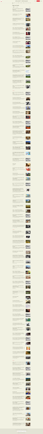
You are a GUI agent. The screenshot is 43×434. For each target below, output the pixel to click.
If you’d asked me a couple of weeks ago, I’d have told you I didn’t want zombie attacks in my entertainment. (19, 329)
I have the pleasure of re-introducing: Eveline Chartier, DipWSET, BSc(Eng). (18, 206)
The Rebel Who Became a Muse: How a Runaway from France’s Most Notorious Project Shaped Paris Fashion (18, 189)
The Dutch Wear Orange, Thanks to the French (18, 168)
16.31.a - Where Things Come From (17, 55)
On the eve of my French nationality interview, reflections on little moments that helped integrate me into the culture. (19, 226)
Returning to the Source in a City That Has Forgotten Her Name (18, 262)
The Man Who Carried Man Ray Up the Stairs (18, 276)
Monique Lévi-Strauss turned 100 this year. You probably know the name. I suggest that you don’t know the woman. (18, 392)
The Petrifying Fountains (16, 111)
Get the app (24, 431)
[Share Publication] (35, 1)
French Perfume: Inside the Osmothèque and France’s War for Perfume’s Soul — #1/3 (19, 240)
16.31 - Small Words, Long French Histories (18, 60)
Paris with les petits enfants (16, 102)
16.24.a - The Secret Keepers (16, 271)
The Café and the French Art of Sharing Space (18, 342)
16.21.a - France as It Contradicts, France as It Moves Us (19, 362)
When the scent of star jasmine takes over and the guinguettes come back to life (18, 319)
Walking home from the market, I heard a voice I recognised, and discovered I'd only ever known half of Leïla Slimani (19, 98)
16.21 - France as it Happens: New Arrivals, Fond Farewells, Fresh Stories (18, 368)
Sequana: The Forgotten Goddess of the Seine (18, 261)
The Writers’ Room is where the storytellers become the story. (19, 424)
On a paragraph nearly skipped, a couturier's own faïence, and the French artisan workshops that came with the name (19, 66)
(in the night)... (14, 164)
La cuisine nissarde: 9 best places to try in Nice (18, 50)
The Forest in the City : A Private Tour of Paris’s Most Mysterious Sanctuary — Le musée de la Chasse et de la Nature (18, 131)
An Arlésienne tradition (15, 42)
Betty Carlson (15, 252)
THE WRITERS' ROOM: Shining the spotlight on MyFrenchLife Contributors (19, 423)
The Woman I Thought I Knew (17, 97)
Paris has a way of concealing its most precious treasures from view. (18, 287)
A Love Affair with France (16, 113)
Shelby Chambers (15, 227)
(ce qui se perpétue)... (15, 297)
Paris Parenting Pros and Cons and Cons (18, 356)
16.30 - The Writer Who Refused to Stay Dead (18, 92)
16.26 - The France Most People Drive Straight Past (18, 215)
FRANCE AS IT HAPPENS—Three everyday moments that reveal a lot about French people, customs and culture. (18, 10)
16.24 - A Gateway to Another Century (18, 281)
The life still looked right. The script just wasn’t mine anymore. (18, 267)
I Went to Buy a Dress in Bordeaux (17, 413)
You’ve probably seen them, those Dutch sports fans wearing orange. (19, 169)
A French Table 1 (15, 144)
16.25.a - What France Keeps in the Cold (18, 235)
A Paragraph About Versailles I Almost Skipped (18, 65)
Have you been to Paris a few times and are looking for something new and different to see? (18, 196)
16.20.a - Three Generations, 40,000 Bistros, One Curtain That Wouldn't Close (19, 396)
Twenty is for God (15, 173)
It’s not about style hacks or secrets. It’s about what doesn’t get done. (18, 293)
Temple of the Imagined (16, 387)
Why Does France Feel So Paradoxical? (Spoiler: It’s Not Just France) (18, 373)
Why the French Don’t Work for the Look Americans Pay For (18, 291)
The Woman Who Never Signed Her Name (18, 309)
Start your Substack (20, 431)
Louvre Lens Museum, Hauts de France (18, 45)
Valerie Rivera (15, 320)
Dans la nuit (14, 163)
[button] (13, 3)
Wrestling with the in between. (16, 127)
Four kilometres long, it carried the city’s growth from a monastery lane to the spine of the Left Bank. (18, 82)
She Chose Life (15, 391)
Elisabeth (15, 134)
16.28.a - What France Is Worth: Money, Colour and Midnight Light (18, 147)
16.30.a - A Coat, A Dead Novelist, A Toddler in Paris (18, 86)
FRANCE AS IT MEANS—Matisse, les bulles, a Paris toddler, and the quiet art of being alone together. (18, 334)
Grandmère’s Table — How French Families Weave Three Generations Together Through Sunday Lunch (19, 408)
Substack (18, 432)
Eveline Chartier (15, 72)
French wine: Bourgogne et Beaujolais (18, 205)
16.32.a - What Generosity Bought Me (18, 27)
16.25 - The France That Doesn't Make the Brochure (18, 246)
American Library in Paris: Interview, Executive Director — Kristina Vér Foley (18, 255)
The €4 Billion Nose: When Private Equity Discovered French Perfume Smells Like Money (18, 153)
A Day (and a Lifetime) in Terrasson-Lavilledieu (18, 142)
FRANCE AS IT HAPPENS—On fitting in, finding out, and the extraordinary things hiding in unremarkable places (18, 216)
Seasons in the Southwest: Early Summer (18, 318)
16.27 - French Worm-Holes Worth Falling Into (18, 183)
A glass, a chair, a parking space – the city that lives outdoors (18, 383)
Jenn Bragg (15, 197)
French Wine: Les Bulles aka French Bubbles (19, 351)
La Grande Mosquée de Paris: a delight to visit (18, 195)
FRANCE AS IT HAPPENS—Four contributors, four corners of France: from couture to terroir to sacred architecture (19, 185)
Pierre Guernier (15, 420)
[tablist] (16, 7)
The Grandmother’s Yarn (16, 32)
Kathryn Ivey (15, 104)
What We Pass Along (15, 296)
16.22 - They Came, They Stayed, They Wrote (19, 337)
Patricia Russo (15, 263)
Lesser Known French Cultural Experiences (19, 225)
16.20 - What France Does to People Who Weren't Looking (18, 402)
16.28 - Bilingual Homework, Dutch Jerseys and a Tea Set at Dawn (18, 159)
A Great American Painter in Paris (17, 323)
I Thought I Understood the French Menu (18, 23)
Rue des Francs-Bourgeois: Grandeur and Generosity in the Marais (18, 220)
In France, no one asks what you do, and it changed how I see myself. (19, 138)
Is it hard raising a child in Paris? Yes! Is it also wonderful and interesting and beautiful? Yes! (19, 357)
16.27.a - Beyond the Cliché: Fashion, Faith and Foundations (18, 178)
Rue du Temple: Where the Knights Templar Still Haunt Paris (19, 418)
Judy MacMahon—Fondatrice (17, 11)
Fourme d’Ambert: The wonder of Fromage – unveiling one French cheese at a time (19, 75)
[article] (21, 10)
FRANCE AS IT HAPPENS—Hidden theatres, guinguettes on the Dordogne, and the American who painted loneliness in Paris (18, 315)
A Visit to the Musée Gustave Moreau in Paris (17, 388)
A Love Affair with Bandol (16, 378)
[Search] (34, 1)
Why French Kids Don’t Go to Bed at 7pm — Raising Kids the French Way (18, 18)
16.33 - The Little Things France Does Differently (18, 9)
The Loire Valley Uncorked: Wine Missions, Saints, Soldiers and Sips (19, 70)
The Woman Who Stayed (16, 300)
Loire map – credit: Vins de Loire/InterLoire (17, 71)
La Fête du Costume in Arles (16, 41)
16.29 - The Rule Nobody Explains (17, 121)
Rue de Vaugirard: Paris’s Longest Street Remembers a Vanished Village (18, 80)
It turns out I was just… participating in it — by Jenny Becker (19, 24)
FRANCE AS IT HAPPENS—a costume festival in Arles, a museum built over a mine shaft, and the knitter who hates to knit (19, 38)
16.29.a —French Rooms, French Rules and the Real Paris (18, 116)
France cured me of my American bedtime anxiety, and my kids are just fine (18, 20)
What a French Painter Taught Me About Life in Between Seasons (18, 126)
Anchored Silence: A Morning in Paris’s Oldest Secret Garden (18, 286)
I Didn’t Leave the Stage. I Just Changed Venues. (18, 266)
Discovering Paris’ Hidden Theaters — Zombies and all (18, 328)
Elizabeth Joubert (15, 175)
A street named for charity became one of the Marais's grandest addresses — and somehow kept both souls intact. (19, 221)
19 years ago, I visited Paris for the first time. (17, 384)
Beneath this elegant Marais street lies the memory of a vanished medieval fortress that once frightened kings (18, 419)
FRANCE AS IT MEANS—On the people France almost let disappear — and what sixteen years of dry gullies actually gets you (18, 211)
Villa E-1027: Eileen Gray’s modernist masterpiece (18, 200)
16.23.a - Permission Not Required (17, 304)
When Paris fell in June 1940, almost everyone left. (18, 301)
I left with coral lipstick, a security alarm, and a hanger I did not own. (19, 414)
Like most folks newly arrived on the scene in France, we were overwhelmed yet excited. (18, 232)
